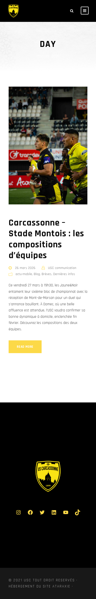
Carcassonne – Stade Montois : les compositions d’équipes (46, 239)
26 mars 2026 (25, 268)
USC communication (62, 268)
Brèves (46, 274)
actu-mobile (24, 274)
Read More (25, 347)
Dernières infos (64, 274)
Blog (37, 274)
